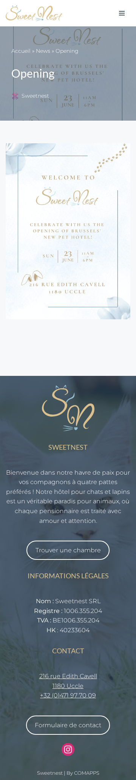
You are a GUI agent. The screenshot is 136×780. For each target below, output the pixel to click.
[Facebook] (68, 749)
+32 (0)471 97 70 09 (68, 695)
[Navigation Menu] (121, 13)
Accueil (21, 51)
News (43, 51)
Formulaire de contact (68, 725)
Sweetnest (35, 95)
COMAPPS (86, 773)
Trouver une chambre (68, 550)
